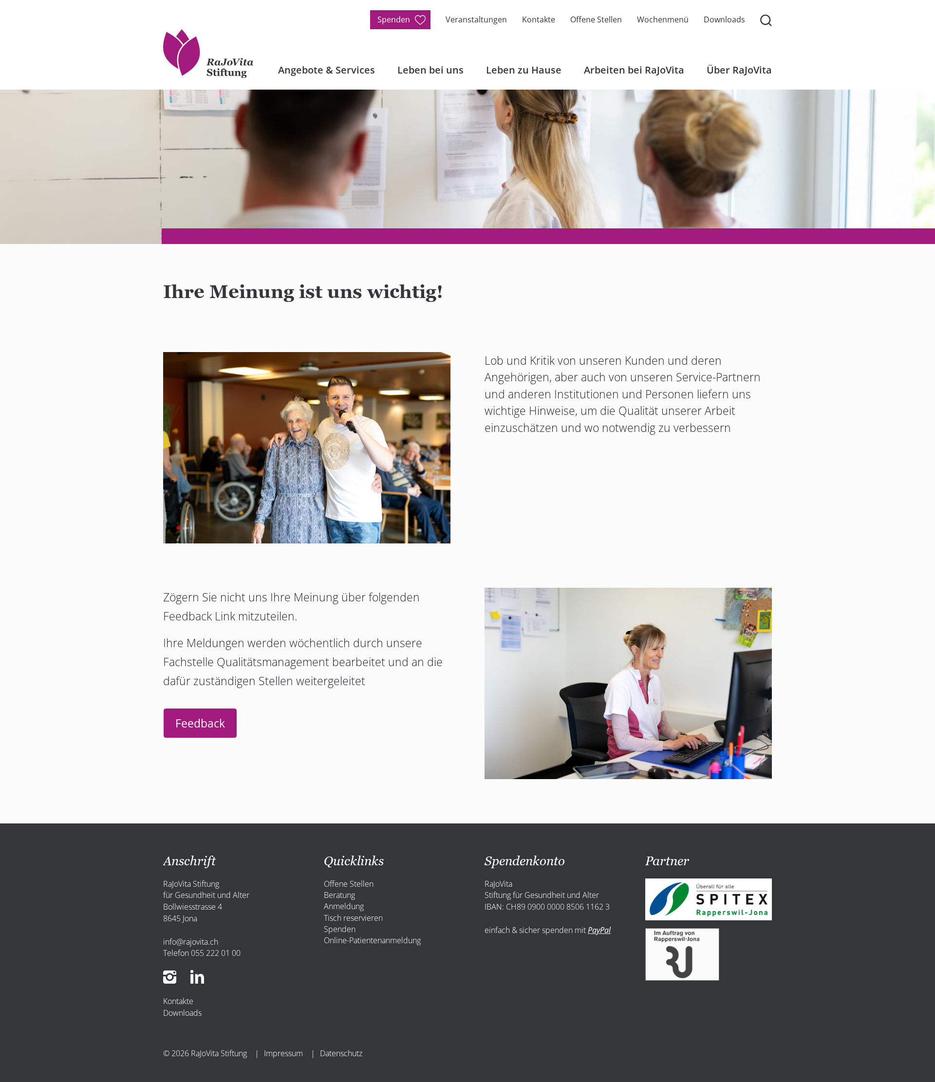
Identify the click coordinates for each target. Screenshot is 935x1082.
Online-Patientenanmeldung (372, 940)
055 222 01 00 (216, 953)
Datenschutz (341, 1053)
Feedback (200, 723)
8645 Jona (180, 918)
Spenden (393, 19)
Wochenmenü (663, 19)
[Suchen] (766, 19)
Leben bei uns (430, 69)
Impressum (283, 1053)
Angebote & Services (326, 69)
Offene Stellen (596, 19)
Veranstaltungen (476, 19)
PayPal (599, 930)
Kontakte (538, 19)
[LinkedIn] (197, 975)
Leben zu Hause (523, 69)
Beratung (339, 895)
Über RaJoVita (739, 69)
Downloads (724, 19)
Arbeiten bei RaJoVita (634, 69)
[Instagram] (172, 975)
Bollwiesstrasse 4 (192, 906)
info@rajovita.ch (190, 941)
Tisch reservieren (353, 918)
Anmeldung (344, 906)
